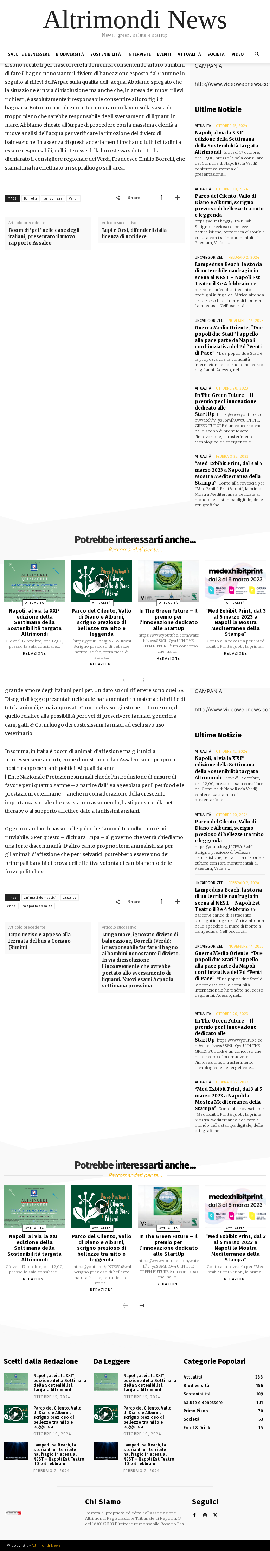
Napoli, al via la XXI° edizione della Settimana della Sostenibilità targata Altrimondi (226, 142)
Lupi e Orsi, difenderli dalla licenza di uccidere (134, 233)
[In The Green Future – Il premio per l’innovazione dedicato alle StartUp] (168, 581)
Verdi (73, 198)
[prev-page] (125, 680)
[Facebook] (161, 197)
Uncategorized (209, 257)
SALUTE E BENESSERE (29, 54)
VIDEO (238, 54)
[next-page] (142, 680)
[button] (256, 54)
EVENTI (164, 54)
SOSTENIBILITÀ (105, 54)
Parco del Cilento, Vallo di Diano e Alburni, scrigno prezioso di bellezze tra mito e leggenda (229, 206)
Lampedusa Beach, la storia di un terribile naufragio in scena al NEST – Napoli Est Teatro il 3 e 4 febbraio (228, 274)
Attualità (203, 126)
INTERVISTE (139, 54)
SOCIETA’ (216, 54)
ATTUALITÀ (189, 54)
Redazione (34, 653)
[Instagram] (205, 1515)
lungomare (53, 198)
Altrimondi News (46, 1545)
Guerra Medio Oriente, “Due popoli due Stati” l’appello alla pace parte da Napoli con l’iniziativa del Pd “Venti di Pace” (229, 340)
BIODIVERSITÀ (70, 54)
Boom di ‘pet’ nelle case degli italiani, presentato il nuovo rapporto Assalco (43, 236)
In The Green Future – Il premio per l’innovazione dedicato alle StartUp (225, 405)
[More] (177, 197)
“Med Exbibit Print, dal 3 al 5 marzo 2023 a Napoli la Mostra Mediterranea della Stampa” (228, 473)
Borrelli (30, 198)
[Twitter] (216, 1515)
